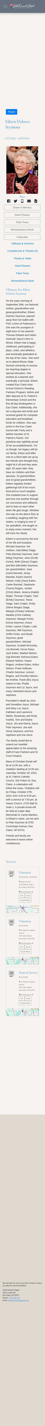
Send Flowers (22, 214)
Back (12, 111)
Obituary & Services (22, 243)
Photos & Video (22, 258)
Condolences (22, 250)
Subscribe (22, 237)
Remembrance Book (22, 229)
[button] (22, 895)
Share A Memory (22, 207)
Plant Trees (22, 222)
